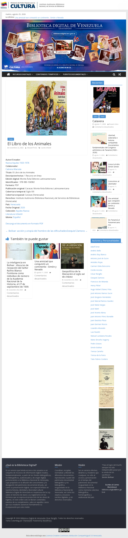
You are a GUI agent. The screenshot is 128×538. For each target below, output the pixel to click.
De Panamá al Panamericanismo (114, 222)
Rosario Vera (113, 124)
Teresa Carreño (97, 351)
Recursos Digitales (22, 74)
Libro (96, 116)
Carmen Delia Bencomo (100, 266)
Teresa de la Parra (98, 355)
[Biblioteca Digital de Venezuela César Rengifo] (64, 21)
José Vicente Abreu (98, 312)
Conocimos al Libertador (25, 17)
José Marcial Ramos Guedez (102, 301)
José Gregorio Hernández (101, 297)
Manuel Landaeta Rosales (101, 336)
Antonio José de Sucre (99, 258)
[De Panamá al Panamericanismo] (99, 219)
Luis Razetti (95, 332)
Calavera (98, 121)
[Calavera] (106, 88)
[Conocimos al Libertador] (99, 180)
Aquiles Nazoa (22, 210)
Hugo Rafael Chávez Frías (101, 289)
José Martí (95, 309)
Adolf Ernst (95, 247)
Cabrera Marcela (13, 169)
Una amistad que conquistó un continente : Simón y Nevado (45, 265)
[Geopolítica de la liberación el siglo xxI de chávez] (72, 244)
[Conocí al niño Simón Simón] (99, 163)
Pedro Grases (96, 343)
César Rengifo (96, 274)
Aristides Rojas (97, 262)
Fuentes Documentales (74, 74)
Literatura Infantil (14, 214)
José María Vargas (98, 305)
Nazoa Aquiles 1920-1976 (17, 162)
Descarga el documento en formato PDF (24, 223)
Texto (11, 139)
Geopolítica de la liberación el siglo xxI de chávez (73, 274)
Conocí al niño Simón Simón (114, 165)
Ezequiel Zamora (77, 230)
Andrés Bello (96, 250)
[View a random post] (119, 74)
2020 (22, 207)
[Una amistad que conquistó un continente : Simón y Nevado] (46, 244)
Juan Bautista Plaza (98, 320)
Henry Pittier (96, 285)
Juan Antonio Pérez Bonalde (102, 316)
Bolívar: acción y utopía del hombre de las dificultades (36, 230)
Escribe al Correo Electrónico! (112, 486)
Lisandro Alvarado (98, 328)
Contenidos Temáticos (47, 74)
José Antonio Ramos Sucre (101, 293)
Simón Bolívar (96, 347)
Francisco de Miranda (99, 281)
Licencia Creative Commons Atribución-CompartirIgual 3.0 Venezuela (74, 535)
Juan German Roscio (99, 324)
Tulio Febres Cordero (99, 359)
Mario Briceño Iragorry (100, 340)
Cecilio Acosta (96, 270)
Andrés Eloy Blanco (98, 254)
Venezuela (15, 204)
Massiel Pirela (32, 148)
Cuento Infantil (46, 148)
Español (16, 217)
